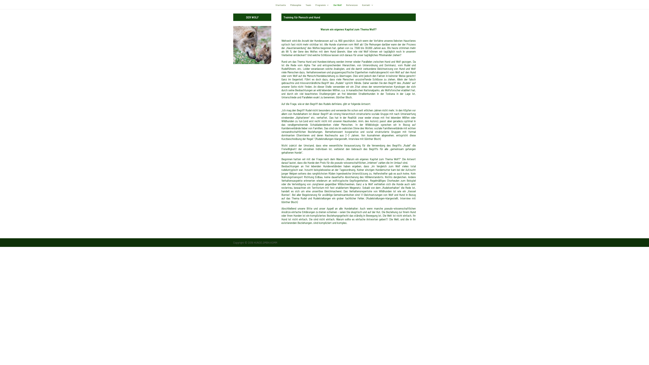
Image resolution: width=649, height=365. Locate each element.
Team (308, 5)
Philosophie (295, 5)
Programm (320, 5)
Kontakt (366, 5)
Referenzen (352, 5)
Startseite (280, 5)
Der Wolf (337, 5)
